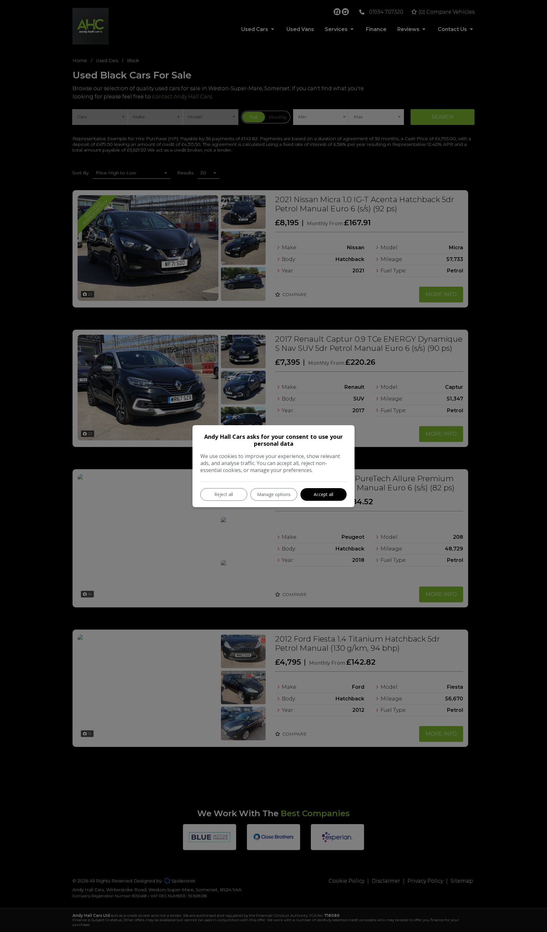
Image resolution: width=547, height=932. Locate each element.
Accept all (323, 494)
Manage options (274, 494)
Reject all (223, 494)
